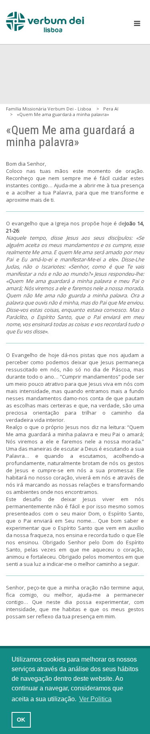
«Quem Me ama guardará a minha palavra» (63, 114)
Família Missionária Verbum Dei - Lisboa (48, 109)
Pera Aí (110, 109)
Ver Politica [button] (95, 699)
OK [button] (21, 719)
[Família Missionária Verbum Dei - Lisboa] (45, 22)
